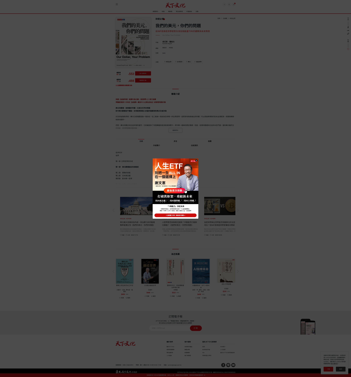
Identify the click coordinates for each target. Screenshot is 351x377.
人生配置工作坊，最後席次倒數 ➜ (175, 215)
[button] (196, 160)
